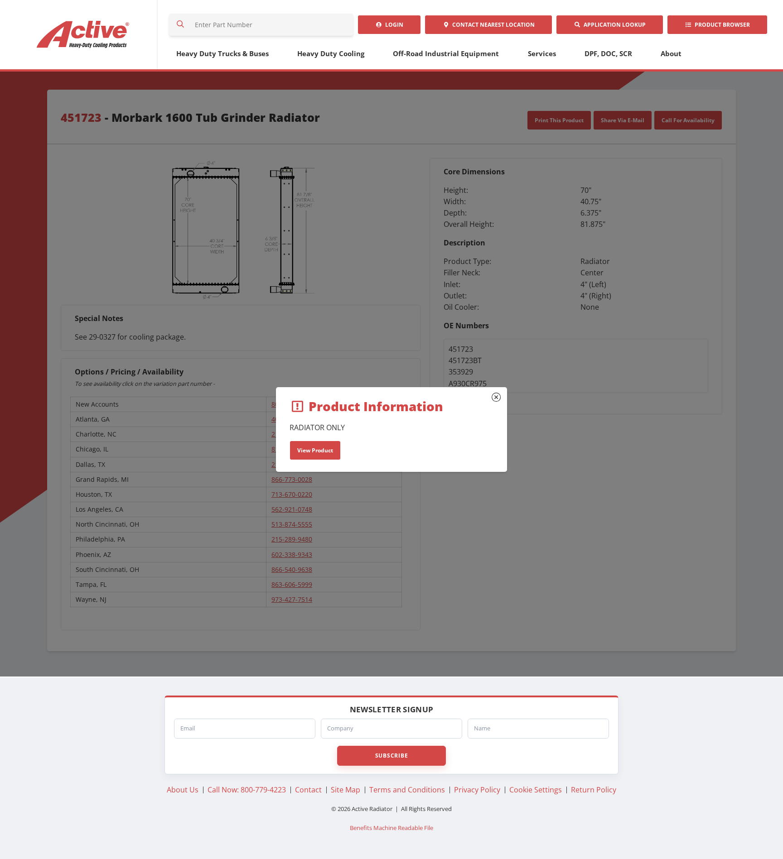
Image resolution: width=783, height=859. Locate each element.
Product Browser (721, 25)
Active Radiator (83, 34)
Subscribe (391, 755)
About (671, 53)
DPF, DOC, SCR (608, 53)
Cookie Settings (535, 790)
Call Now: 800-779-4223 (247, 790)
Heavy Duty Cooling (330, 53)
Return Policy (593, 790)
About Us (182, 790)
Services (542, 53)
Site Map (345, 790)
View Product (315, 450)
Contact (492, 25)
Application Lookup (613, 25)
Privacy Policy (477, 790)
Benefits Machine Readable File (391, 828)
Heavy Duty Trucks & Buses (222, 53)
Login (392, 25)
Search (180, 25)
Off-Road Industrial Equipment (446, 53)
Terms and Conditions (407, 790)
